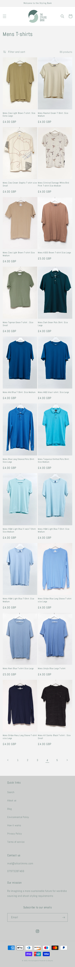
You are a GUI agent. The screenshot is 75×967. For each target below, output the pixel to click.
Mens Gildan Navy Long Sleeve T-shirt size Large (20, 737)
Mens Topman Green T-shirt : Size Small (18, 324)
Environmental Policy (18, 817)
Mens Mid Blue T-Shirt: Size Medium (19, 392)
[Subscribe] (64, 917)
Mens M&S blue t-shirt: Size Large (53, 392)
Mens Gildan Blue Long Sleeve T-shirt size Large (55, 600)
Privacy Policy (14, 833)
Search (10, 792)
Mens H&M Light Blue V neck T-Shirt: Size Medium (19, 530)
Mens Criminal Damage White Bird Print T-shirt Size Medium (53, 184)
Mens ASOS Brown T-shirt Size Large (54, 252)
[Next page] (67, 760)
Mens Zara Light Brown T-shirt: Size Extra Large (19, 114)
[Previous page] (8, 760)
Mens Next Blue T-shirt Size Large (18, 668)
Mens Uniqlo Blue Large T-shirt (52, 668)
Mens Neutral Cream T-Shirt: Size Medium (53, 114)
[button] (5, 16)
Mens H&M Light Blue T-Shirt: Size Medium (53, 530)
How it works (14, 825)
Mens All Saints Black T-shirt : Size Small (54, 737)
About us (11, 800)
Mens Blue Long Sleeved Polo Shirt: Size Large (19, 461)
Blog (9, 808)
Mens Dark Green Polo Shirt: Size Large (53, 324)
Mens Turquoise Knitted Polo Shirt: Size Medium (53, 461)
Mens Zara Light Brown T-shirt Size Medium (19, 254)
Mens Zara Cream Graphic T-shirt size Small (20, 184)
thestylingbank (33, 961)
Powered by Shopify (46, 961)
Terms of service (16, 841)
